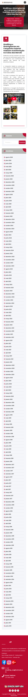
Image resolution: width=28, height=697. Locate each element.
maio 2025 (8, 204)
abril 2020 (8, 390)
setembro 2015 (10, 545)
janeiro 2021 (9, 362)
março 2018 (9, 455)
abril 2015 (8, 561)
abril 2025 (8, 207)
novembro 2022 (10, 297)
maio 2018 (8, 449)
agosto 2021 (9, 340)
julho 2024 (8, 235)
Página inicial (10, 18)
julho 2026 (8, 160)
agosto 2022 (9, 306)
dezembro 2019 (10, 402)
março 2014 (9, 598)
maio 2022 (8, 312)
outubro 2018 (9, 433)
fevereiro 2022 (10, 322)
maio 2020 (8, 387)
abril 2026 (8, 169)
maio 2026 (8, 166)
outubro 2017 (9, 471)
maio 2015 (8, 557)
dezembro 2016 (10, 502)
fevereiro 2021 (9, 359)
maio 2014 (8, 592)
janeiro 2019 (9, 430)
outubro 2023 (9, 263)
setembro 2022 (10, 303)
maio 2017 (8, 486)
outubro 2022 (9, 300)
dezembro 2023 (10, 256)
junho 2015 (8, 554)
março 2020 (9, 393)
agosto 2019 (9, 415)
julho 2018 (8, 443)
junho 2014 (8, 588)
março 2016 (9, 526)
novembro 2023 (10, 259)
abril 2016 (8, 523)
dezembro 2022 (10, 294)
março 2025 (9, 210)
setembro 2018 (10, 436)
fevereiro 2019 (9, 427)
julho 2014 (8, 585)
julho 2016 (8, 514)
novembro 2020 (10, 368)
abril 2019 (8, 421)
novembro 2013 (10, 610)
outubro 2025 (9, 188)
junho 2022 (9, 309)
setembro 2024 (10, 228)
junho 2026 (9, 163)
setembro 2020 (10, 374)
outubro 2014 (9, 576)
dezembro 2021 (10, 328)
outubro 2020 (9, 371)
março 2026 (9, 173)
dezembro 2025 (10, 182)
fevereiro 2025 (10, 213)
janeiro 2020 (9, 399)
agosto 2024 (9, 232)
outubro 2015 (9, 542)
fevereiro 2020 (10, 396)
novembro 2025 (10, 185)
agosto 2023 (9, 269)
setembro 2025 (10, 191)
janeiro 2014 (9, 604)
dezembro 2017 (10, 464)
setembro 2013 (10, 616)
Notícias (17, 18)
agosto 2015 (9, 548)
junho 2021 (8, 346)
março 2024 (9, 247)
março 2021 (9, 356)
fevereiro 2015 (9, 567)
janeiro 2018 (9, 461)
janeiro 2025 (9, 216)
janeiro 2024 (9, 253)
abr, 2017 (6, 39)
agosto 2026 (9, 157)
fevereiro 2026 (10, 176)
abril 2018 (8, 452)
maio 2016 (8, 520)
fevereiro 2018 (9, 458)
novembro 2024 (10, 222)
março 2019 (9, 424)
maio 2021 (8, 349)
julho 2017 (8, 480)
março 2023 (9, 284)
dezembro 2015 (10, 536)
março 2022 (9, 318)
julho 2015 (8, 551)
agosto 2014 (9, 582)
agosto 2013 (9, 620)
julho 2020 (8, 380)
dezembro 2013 (10, 607)
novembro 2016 (10, 505)
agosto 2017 (9, 477)
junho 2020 (9, 384)
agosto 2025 (9, 194)
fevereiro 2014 (9, 601)
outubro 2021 (9, 334)
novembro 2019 (10, 405)
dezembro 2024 (10, 219)
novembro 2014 (10, 573)
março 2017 (9, 492)
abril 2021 (8, 353)
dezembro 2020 (10, 365)
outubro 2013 (9, 613)
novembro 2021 (10, 331)
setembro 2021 (10, 337)
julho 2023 (8, 272)
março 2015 (9, 564)
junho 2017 (8, 483)
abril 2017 (8, 489)
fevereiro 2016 (9, 529)
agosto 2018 (9, 440)
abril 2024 (8, 244)
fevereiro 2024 (10, 250)
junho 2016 (8, 517)
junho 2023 (9, 275)
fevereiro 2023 (10, 287)
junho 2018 (8, 446)
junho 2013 (8, 626)
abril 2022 (8, 315)
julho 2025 (8, 197)
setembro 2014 (10, 579)
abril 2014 (8, 595)
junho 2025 (9, 200)
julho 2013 (8, 623)
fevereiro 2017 (9, 495)
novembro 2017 (10, 467)
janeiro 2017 (9, 498)
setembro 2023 (10, 266)
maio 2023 (8, 278)
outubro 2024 (9, 225)
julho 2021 (8, 343)
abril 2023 (8, 281)
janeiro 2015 (9, 570)
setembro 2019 (10, 412)
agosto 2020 (9, 377)
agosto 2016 (9, 511)
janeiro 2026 (9, 179)
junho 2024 (9, 238)
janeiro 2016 (9, 533)
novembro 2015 (10, 539)
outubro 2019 (9, 408)
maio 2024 (9, 241)
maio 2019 (8, 418)
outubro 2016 (9, 508)
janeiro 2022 (9, 325)
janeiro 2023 (9, 291)
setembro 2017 (10, 474)
